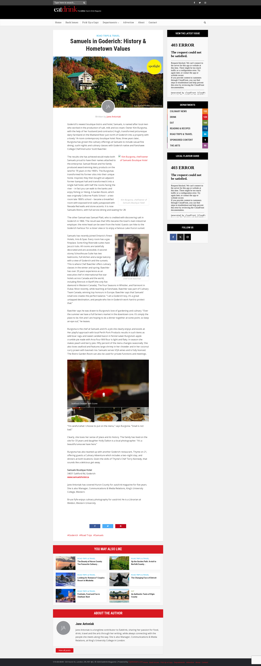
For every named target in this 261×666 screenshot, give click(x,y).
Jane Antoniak (114, 116)
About (141, 22)
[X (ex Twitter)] (180, 237)
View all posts (65, 650)
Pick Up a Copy (90, 22)
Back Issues (72, 22)
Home (58, 22)
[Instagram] (187, 237)
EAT (132, 591)
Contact (153, 22)
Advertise (128, 22)
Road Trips (86, 535)
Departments (110, 22)
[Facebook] (173, 237)
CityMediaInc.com (135, 662)
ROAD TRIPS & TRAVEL (108, 35)
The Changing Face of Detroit (143, 578)
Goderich (73, 535)
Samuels (99, 535)
